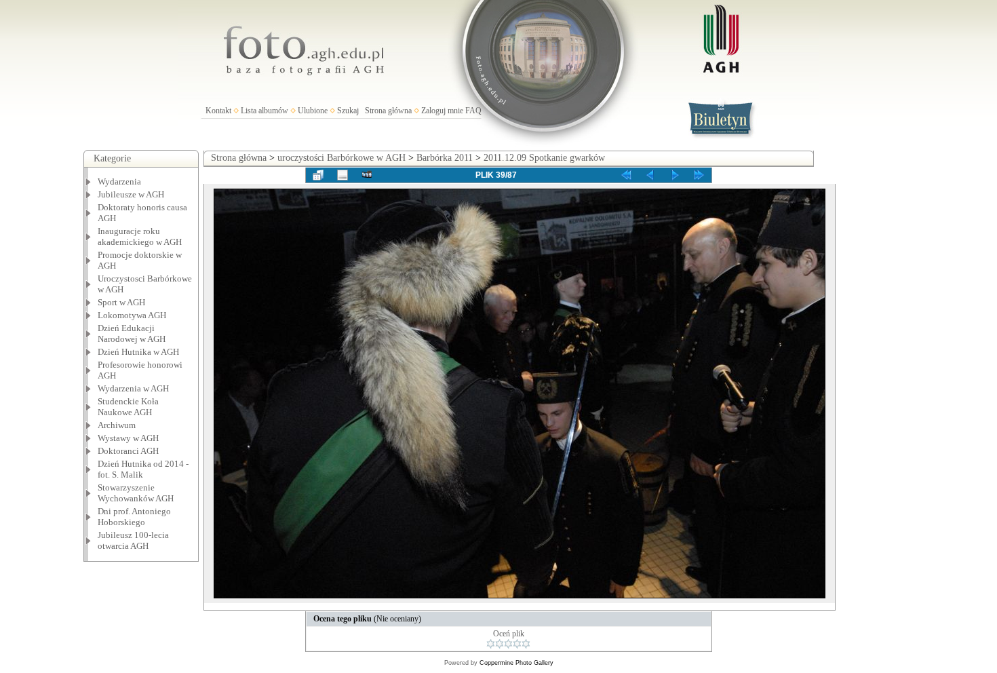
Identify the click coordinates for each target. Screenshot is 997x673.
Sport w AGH (121, 302)
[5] (526, 644)
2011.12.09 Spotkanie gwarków (544, 158)
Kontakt (218, 110)
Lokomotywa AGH (132, 315)
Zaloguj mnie (442, 110)
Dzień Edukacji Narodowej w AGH (131, 333)
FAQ (473, 110)
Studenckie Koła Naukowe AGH (128, 406)
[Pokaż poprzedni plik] (650, 175)
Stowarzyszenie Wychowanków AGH (136, 492)
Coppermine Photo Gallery (516, 662)
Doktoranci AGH (128, 451)
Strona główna (388, 110)
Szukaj (348, 110)
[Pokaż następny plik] (675, 175)
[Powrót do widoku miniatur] (318, 175)
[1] (490, 644)
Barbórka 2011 (444, 158)
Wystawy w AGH (128, 438)
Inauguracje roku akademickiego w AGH (140, 236)
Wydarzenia (119, 181)
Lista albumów (264, 110)
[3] (508, 644)
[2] (499, 644)
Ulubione (313, 110)
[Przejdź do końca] (699, 175)
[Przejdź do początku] (626, 175)
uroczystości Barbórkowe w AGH (341, 158)
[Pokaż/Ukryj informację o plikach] (342, 175)
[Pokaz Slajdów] (367, 175)
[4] (517, 644)
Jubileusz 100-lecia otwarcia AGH (133, 540)
